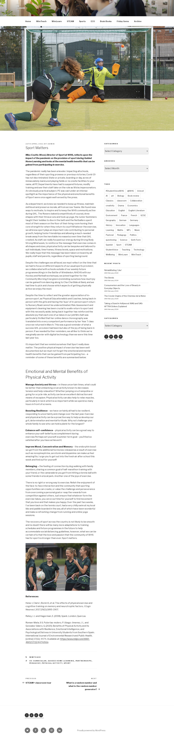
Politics (133, 235)
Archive (138, 21)
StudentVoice (112, 249)
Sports (82, 21)
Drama (121, 205)
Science (123, 240)
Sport (67, 663)
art (112, 196)
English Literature (136, 210)
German (122, 220)
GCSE (143, 215)
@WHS (130, 191)
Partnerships (84, 661)
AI (107, 196)
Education (110, 210)
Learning (110, 230)
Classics (109, 200)
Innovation (120, 225)
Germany (134, 220)
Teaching (126, 249)
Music (137, 230)
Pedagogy (35, 663)
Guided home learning (61, 661)
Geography (111, 220)
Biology (120, 196)
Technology (139, 249)
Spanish (109, 245)
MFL (129, 230)
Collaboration (136, 200)
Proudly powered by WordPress (91, 730)
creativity (110, 205)
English (121, 210)
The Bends (109, 278)
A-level (140, 191)
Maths (120, 230)
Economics (133, 205)
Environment (111, 215)
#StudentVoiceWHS (115, 191)
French (134, 215)
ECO (93, 21)
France (124, 215)
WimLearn (57, 21)
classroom (122, 200)
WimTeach (41, 21)
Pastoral (110, 235)
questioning (111, 240)
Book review (133, 196)
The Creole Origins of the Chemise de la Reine (125, 296)
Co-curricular (38, 661)
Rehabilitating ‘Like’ (113, 270)
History (109, 225)
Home (28, 21)
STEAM (70, 21)
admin (51, 144)
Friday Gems (123, 21)
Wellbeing (110, 254)
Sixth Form (136, 240)
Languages (134, 225)
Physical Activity (52, 663)
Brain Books (106, 21)
